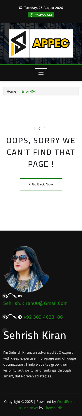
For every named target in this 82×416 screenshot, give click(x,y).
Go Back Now (42, 184)
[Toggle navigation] (41, 72)
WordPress (66, 401)
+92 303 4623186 (43, 316)
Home (11, 91)
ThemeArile (53, 408)
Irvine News (28, 408)
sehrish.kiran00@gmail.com (35, 303)
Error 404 (28, 91)
